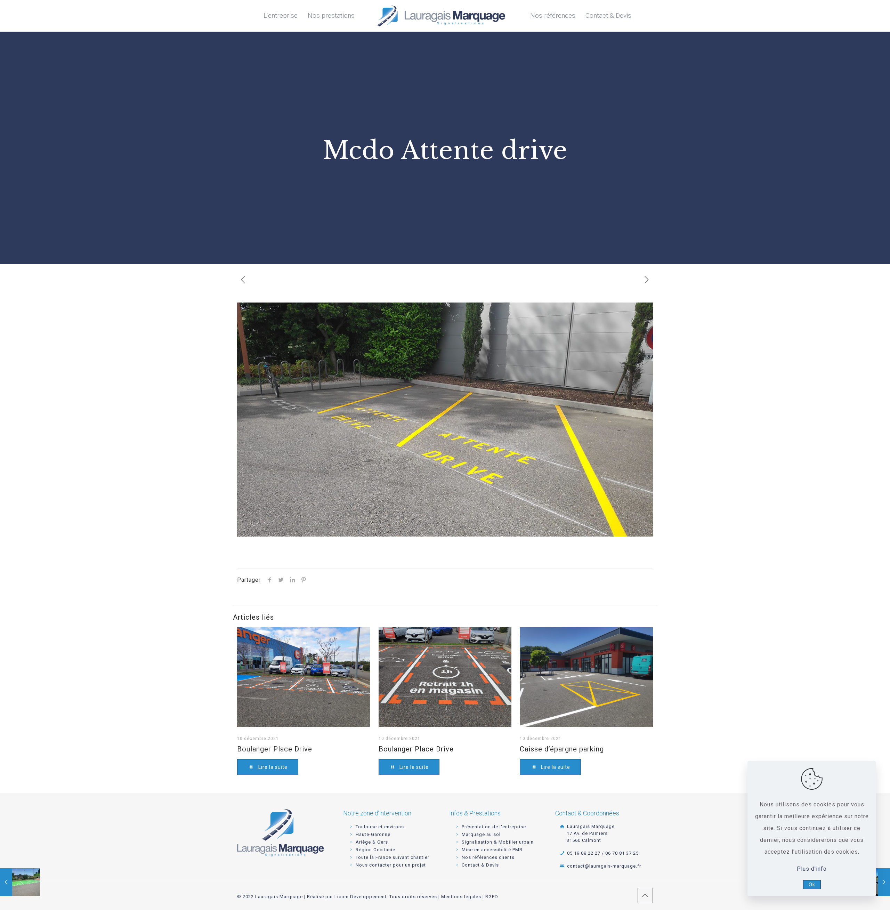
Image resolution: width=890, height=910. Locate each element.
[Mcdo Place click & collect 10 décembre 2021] (20, 882)
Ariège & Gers (372, 842)
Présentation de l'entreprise (494, 826)
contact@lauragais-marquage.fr (603, 866)
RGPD (491, 896)
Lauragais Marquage (590, 833)
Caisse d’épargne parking (562, 749)
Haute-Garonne (373, 834)
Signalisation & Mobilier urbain (498, 842)
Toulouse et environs (380, 826)
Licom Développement (360, 896)
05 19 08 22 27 (583, 853)
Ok (812, 884)
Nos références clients (488, 857)
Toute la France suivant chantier (392, 857)
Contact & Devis (480, 865)
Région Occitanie (375, 849)
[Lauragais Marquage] (441, 15)
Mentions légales (461, 896)
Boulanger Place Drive (274, 749)
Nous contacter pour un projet (391, 865)
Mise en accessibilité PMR (492, 849)
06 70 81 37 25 (622, 853)
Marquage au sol (481, 834)
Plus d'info (812, 868)
